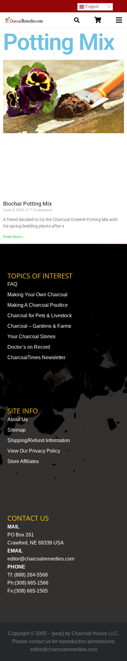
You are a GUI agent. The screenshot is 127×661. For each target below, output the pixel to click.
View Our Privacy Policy (33, 451)
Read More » (13, 237)
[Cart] (97, 20)
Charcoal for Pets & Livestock (39, 315)
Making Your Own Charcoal (37, 294)
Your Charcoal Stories (31, 336)
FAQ (12, 284)
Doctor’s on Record (28, 347)
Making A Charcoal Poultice (37, 305)
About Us (17, 419)
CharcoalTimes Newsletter (36, 357)
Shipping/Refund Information (38, 440)
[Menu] (119, 20)
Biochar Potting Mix (27, 203)
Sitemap (16, 430)
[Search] (77, 20)
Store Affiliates (23, 461)
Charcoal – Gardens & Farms (39, 326)
